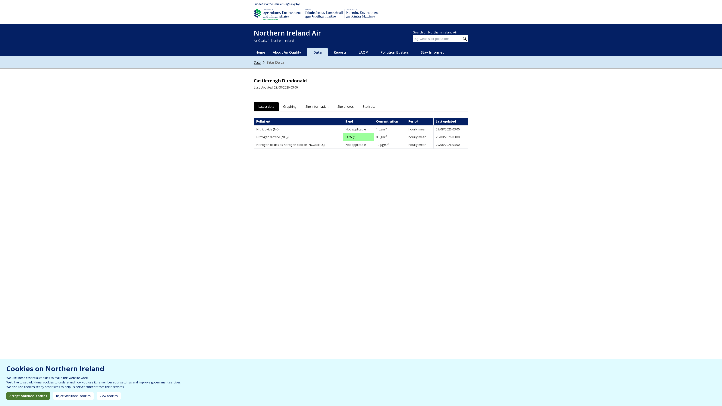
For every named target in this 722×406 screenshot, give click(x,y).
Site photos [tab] (345, 107)
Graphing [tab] (290, 107)
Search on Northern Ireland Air (435, 32)
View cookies (109, 396)
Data (257, 62)
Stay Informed (432, 52)
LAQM (364, 52)
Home (260, 52)
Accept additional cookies (28, 396)
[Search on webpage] (464, 38)
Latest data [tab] (266, 107)
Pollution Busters (395, 52)
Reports (340, 52)
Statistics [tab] (369, 107)
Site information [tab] (317, 107)
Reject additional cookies (73, 396)
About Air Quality (287, 52)
